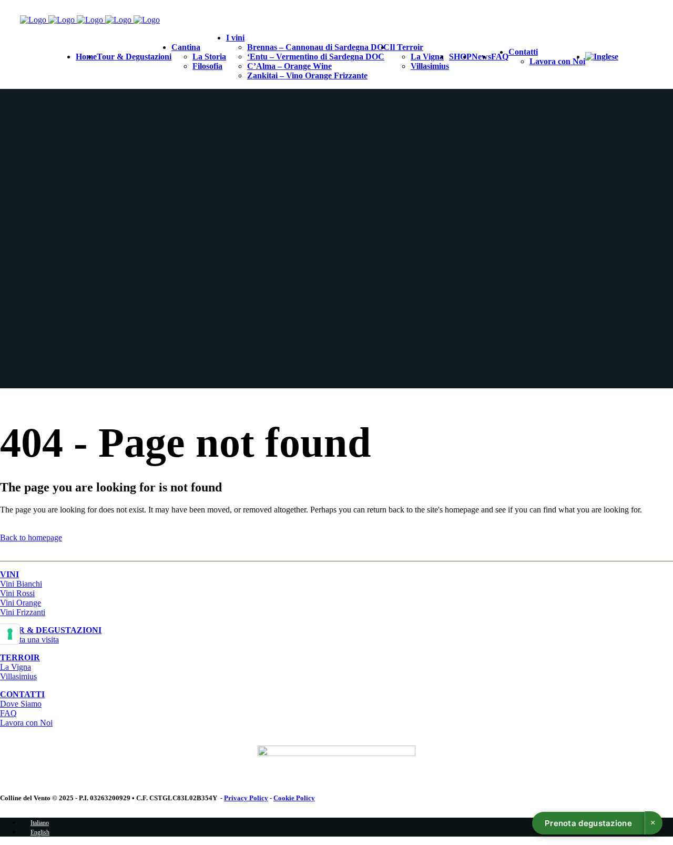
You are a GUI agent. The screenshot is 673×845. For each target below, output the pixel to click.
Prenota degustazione (588, 823)
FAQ (8, 713)
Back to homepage (31, 537)
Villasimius (18, 676)
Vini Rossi (17, 593)
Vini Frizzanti (22, 612)
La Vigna (15, 666)
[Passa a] (601, 56)
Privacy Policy (246, 798)
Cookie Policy (294, 798)
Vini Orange (20, 602)
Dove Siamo (21, 703)
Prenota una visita (50, 635)
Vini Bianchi (21, 583)
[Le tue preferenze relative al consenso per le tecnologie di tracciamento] (10, 634)
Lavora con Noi (26, 722)
